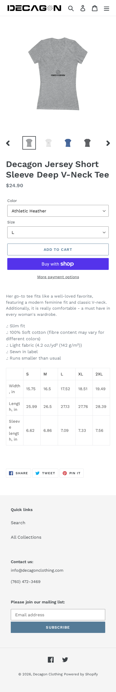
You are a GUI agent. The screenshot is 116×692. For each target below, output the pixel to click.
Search (18, 522)
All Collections (26, 537)
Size (11, 222)
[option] (29, 143)
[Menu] (106, 8)
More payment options (58, 277)
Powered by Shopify (81, 674)
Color (12, 200)
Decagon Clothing (48, 674)
